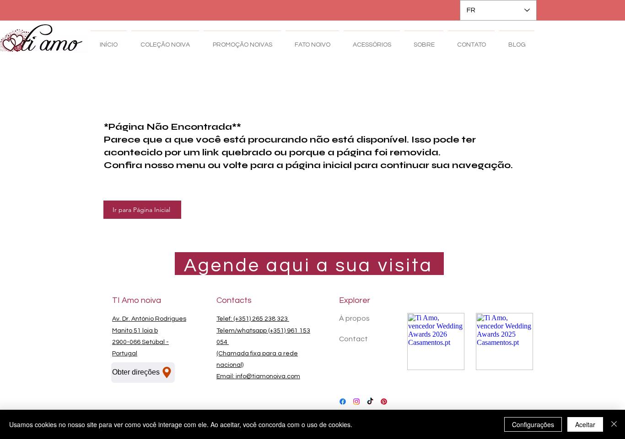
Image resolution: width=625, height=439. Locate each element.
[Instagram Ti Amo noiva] (356, 401)
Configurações (533, 424)
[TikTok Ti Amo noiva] (370, 401)
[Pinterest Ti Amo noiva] (384, 401)
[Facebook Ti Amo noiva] (343, 401)
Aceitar (585, 424)
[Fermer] (614, 424)
